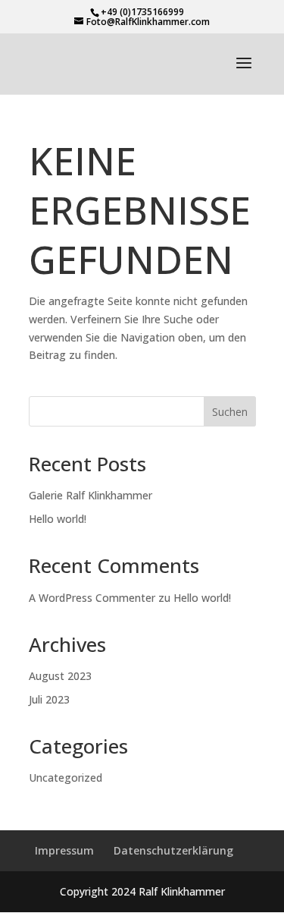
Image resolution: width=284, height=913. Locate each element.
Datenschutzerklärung (173, 850)
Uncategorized (65, 777)
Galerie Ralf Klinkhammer (90, 495)
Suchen (230, 412)
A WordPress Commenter (92, 597)
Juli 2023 (49, 699)
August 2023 (60, 676)
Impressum (64, 850)
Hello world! (57, 519)
